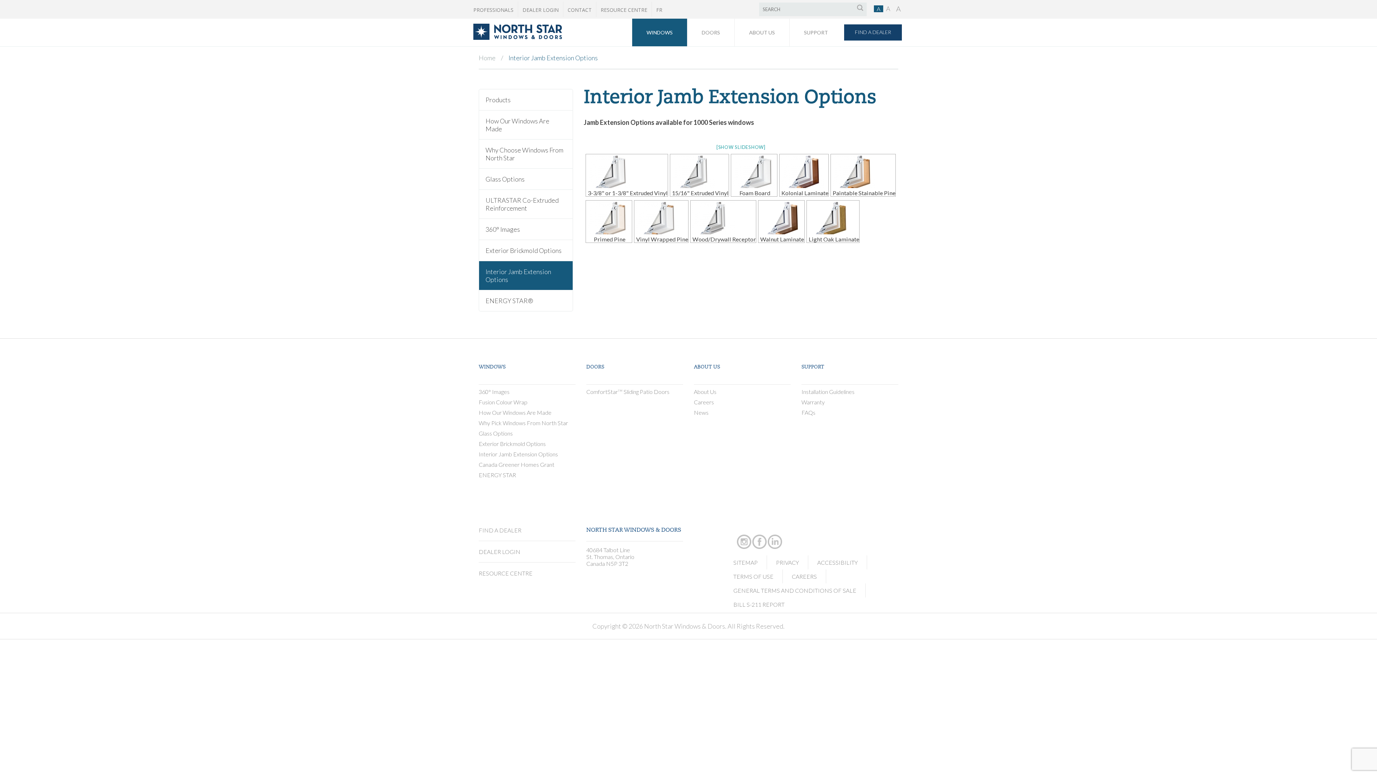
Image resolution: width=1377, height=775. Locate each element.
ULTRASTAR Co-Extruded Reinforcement (522, 204)
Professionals (493, 9)
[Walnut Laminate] (781, 218)
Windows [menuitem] (660, 32)
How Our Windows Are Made (517, 125)
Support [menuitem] (816, 32)
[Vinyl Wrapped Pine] (661, 218)
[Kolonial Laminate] (804, 172)
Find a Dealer (500, 530)
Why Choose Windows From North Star (524, 154)
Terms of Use (753, 576)
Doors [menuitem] (711, 32)
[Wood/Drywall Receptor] (723, 218)
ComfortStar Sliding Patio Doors (627, 391)
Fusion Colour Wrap (503, 402)
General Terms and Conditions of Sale (794, 590)
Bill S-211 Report (759, 604)
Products (498, 100)
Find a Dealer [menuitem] (873, 32)
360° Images (503, 229)
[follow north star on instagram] (744, 534)
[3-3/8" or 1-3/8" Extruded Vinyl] (626, 172)
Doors (595, 367)
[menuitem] (517, 37)
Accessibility (837, 562)
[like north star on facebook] (759, 534)
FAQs (808, 412)
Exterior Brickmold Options (524, 250)
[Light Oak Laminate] (833, 218)
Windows (492, 367)
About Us (707, 367)
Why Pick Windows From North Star (523, 422)
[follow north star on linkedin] (775, 534)
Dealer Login (540, 9)
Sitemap (745, 562)
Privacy (787, 562)
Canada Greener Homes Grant (516, 464)
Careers (704, 402)
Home (487, 58)
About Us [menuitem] (762, 32)
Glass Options (505, 179)
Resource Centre (624, 9)
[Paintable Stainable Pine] (863, 172)
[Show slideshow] (741, 147)
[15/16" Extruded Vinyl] (699, 172)
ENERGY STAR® (509, 301)
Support (812, 367)
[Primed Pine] (608, 218)
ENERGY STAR (497, 474)
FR (659, 9)
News (701, 412)
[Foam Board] (754, 172)
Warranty (813, 402)
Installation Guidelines (828, 391)
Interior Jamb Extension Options (518, 275)
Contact (580, 9)
